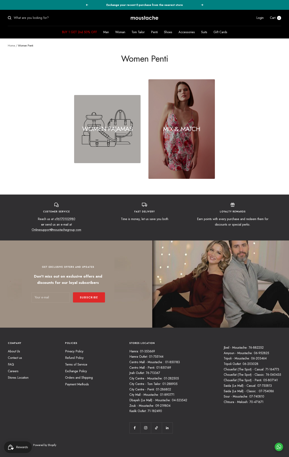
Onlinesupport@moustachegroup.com (56, 230)
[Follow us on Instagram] (145, 427)
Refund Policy (74, 358)
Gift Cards (220, 32)
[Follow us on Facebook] (134, 427)
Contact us (15, 358)
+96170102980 (64, 219)
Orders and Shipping (79, 377)
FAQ (11, 364)
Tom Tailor (138, 32)
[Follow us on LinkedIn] (167, 427)
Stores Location (18, 377)
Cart (275, 18)
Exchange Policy (76, 371)
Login (260, 18)
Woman (120, 32)
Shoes (168, 32)
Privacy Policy (74, 351)
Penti (154, 32)
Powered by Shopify (44, 445)
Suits (204, 32)
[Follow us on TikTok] (156, 427)
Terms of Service (76, 364)
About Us (14, 351)
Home (11, 46)
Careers (13, 371)
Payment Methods (77, 384)
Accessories (187, 32)
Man (106, 32)
